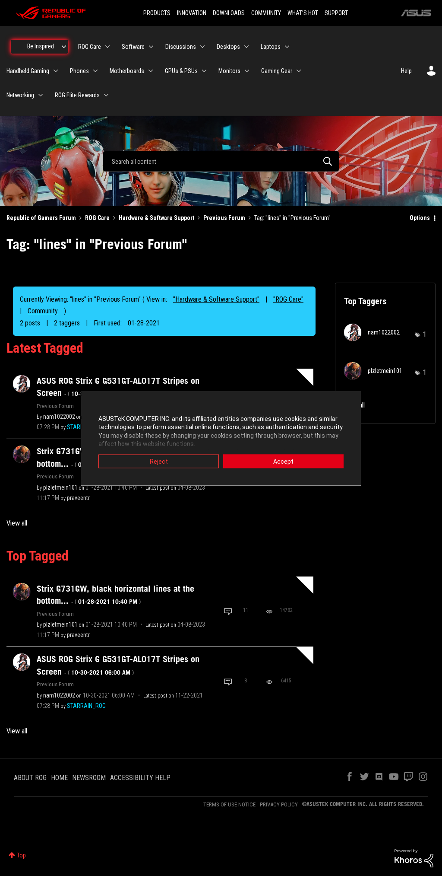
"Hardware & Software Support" (216, 299)
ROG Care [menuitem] (89, 46)
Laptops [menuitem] (271, 46)
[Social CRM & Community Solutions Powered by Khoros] (414, 857)
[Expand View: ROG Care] (107, 47)
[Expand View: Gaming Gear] (298, 71)
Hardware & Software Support (156, 217)
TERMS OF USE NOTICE (229, 804)
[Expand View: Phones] (95, 71)
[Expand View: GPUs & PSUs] (204, 71)
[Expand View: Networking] (40, 95)
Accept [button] (283, 461)
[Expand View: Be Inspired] (64, 46)
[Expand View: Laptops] (287, 47)
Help (406, 70)
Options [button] (420, 217)
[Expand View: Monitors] (247, 71)
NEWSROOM (89, 778)
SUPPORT (336, 13)
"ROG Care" (288, 299)
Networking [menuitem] (20, 95)
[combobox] (221, 161)
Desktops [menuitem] (228, 46)
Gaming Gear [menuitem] (276, 70)
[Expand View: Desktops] (246, 47)
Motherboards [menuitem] (127, 70)
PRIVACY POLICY (279, 804)
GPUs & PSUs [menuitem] (181, 70)
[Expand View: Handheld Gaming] (55, 71)
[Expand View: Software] (151, 47)
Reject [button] (159, 461)
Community (43, 311)
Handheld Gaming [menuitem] (27, 70)
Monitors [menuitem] (229, 70)
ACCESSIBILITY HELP (140, 778)
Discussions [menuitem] (180, 46)
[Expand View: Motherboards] (150, 71)
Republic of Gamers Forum (41, 217)
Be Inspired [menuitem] (40, 46)
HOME (59, 778)
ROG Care (97, 217)
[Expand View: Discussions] (202, 47)
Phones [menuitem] (79, 70)
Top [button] (21, 855)
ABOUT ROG (30, 778)
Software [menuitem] (133, 46)
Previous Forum (224, 217)
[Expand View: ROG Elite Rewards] (106, 95)
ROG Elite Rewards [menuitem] (77, 95)
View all (16, 523)
